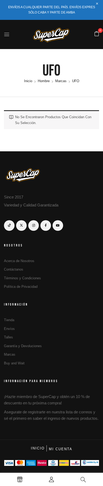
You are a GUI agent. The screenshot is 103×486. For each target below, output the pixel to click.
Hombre (44, 81)
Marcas (61, 81)
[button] (96, 34)
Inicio (28, 81)
